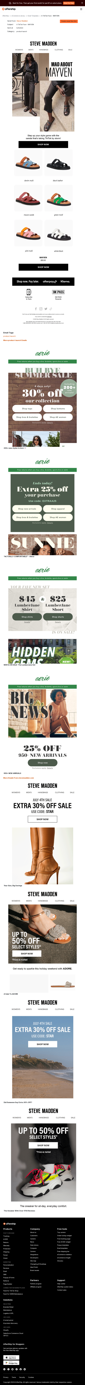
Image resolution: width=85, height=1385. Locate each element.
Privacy (5, 1377)
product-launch (9, 336)
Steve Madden (22, 21)
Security (22, 1377)
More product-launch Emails (15, 340)
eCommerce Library (18, 16)
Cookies (31, 1377)
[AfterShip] (9, 9)
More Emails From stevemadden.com (18, 778)
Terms (14, 1377)
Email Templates (33, 16)
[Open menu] (81, 9)
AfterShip (5, 16)
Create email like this (68, 21)
